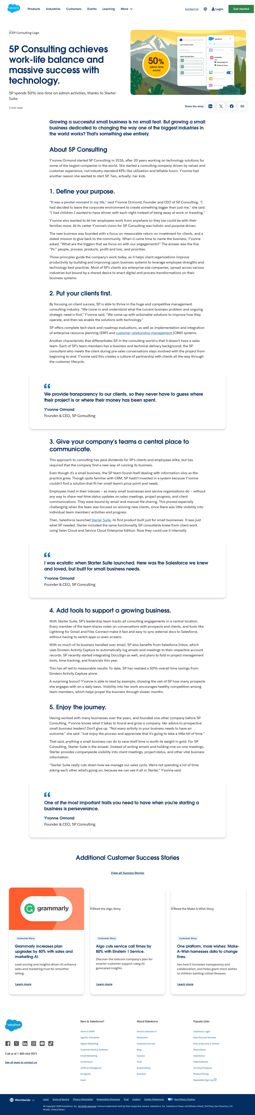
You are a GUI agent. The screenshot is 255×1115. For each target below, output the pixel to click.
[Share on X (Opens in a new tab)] (221, 106)
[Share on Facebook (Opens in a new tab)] (231, 106)
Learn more (23, 984)
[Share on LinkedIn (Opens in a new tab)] (210, 106)
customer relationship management (144, 333)
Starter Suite (101, 520)
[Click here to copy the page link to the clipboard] (242, 106)
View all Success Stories (127, 873)
